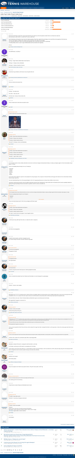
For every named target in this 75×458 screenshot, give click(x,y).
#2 (73, 49)
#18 (73, 254)
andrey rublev (20, 15)
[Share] (72, 34)
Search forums (7, 10)
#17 (73, 245)
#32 (73, 401)
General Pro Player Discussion (15, 432)
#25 (73, 330)
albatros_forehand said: (13, 376)
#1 (73, 33)
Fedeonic (2, 15)
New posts (2, 10)
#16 (73, 236)
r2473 (5, 432)
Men (30, 7)
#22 (73, 292)
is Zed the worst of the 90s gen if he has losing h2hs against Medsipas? (19, 442)
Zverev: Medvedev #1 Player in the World (13, 445)
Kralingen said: (11, 134)
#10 (73, 146)
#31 (73, 392)
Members (17, 7)
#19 (73, 263)
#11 (73, 161)
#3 (73, 58)
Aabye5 (5, 440)
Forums (3, 7)
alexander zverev (14, 15)
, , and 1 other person (18, 77)
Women (35, 7)
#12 (73, 188)
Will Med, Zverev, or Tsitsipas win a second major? (14, 439)
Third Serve (70, 430)
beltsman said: (11, 307)
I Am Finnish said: (12, 247)
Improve (41, 7)
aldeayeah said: (11, 394)
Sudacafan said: (12, 256)
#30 (73, 383)
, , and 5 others (18, 158)
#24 (73, 315)
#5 (73, 80)
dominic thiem (31, 15)
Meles (5, 446)
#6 (73, 89)
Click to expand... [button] (41, 199)
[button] (13, 8)
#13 (73, 203)
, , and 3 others (16, 67)
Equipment (25, 7)
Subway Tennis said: (12, 190)
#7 (73, 100)
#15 (73, 227)
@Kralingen (11, 410)
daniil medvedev (25, 15)
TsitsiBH (5, 436)
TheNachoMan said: (12, 111)
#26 (73, 342)
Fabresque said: (12, 317)
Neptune (70, 435)
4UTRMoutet (6, 443)
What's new (10, 7)
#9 (73, 132)
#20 (73, 274)
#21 (73, 283)
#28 (73, 364)
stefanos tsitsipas (37, 15)
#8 (73, 109)
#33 (73, 415)
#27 (73, 354)
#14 (73, 217)
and (14, 215)
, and (16, 46)
